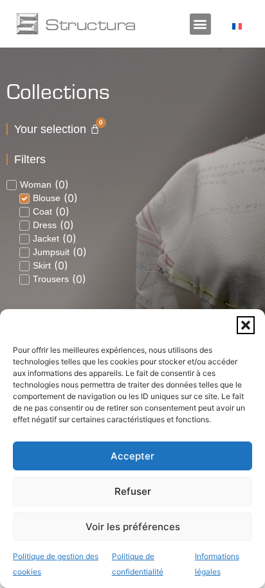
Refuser (132, 491)
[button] (245, 325)
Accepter (132, 456)
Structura (90, 23)
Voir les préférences (133, 527)
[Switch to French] (237, 26)
